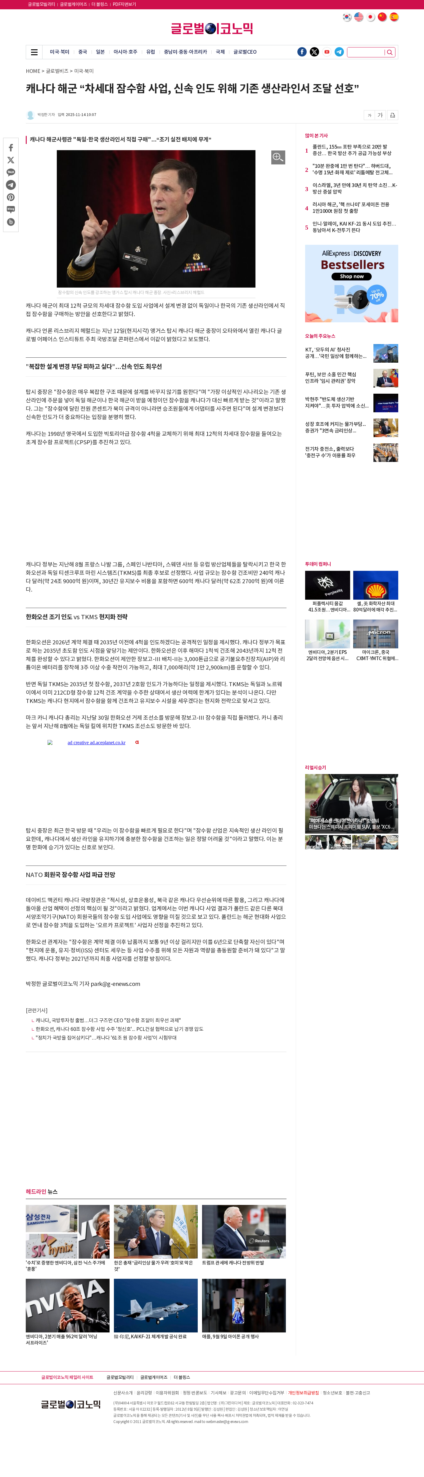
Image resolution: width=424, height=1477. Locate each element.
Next (390, 804)
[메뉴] (34, 52)
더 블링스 (100, 4)
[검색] (390, 52)
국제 (220, 52)
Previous (313, 804)
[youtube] (327, 51)
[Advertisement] (156, 499)
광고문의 (238, 1393)
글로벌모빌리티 (41, 4)
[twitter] (314, 51)
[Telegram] (339, 51)
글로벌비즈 (57, 71)
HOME (33, 71)
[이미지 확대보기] (278, 157)
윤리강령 (144, 1393)
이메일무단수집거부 (266, 1393)
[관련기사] (36, 1011)
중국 (82, 52)
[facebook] (302, 51)
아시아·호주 (126, 52)
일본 (100, 52)
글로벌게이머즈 (73, 4)
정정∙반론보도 (195, 1393)
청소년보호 (332, 1393)
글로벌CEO (244, 52)
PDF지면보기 (124, 4)
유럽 (150, 52)
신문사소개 (123, 1393)
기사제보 (218, 1393)
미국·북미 (60, 52)
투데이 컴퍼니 (318, 564)
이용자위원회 (167, 1393)
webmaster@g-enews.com (227, 1422)
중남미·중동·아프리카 (185, 52)
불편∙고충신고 (358, 1393)
